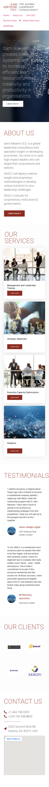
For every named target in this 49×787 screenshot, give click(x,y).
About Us (17, 15)
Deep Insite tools (31, 20)
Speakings (8, 25)
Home (6, 15)
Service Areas (10, 20)
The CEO (30, 15)
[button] (13, 104)
